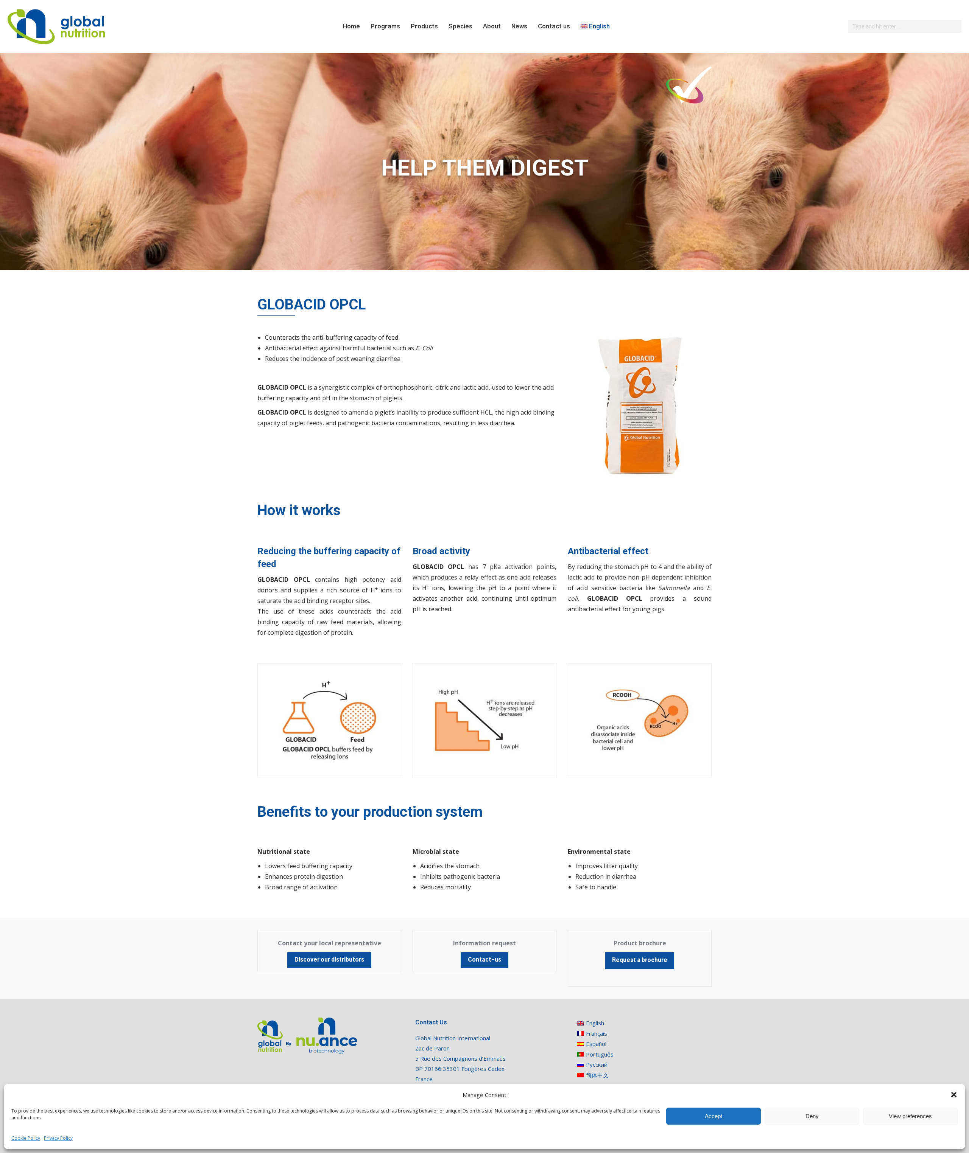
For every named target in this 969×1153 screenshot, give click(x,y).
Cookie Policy (25, 1138)
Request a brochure (639, 960)
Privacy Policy (58, 1138)
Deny (812, 1116)
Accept (713, 1116)
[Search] (954, 26)
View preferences (910, 1116)
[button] (954, 1095)
